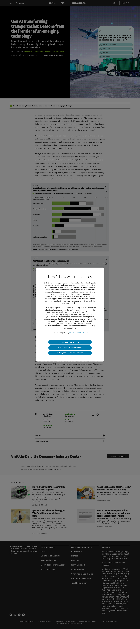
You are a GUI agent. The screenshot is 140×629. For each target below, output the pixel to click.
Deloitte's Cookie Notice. (78, 332)
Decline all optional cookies (70, 347)
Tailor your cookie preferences (70, 353)
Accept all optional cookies (70, 342)
